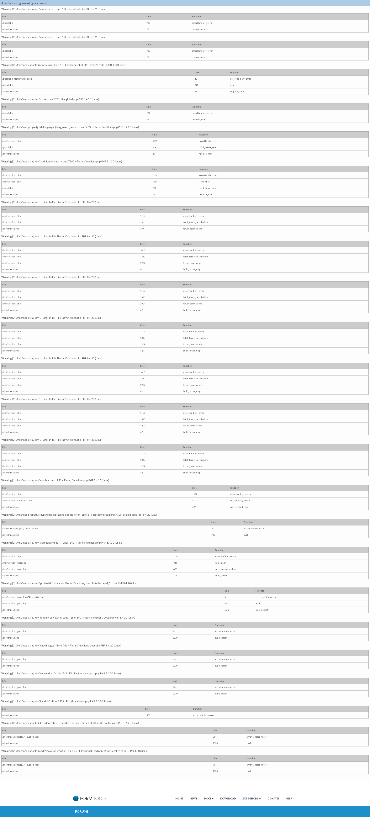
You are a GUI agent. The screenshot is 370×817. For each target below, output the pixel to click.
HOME (179, 798)
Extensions (251, 798)
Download (228, 798)
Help (289, 798)
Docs (207, 798)
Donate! (273, 798)
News (193, 798)
